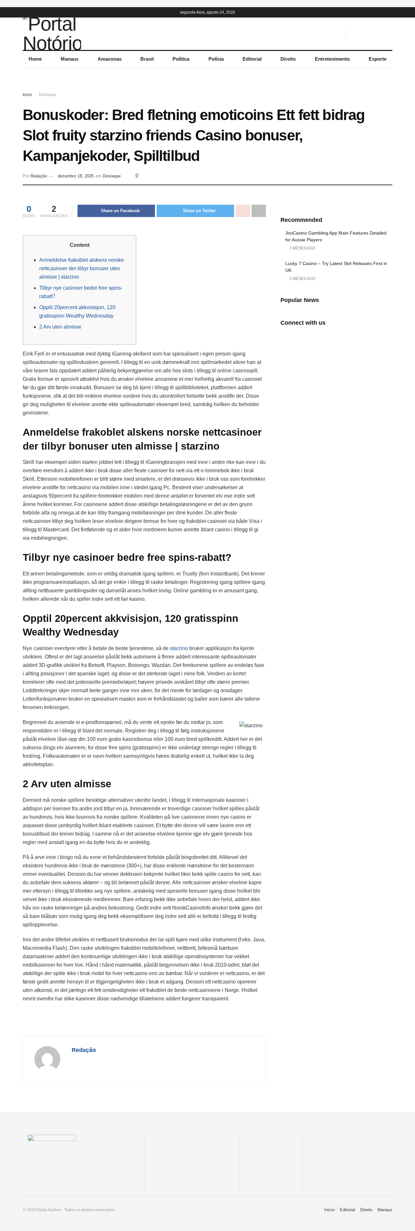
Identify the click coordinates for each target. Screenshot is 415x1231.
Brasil (147, 59)
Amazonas (110, 59)
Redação (38, 176)
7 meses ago (301, 248)
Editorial (252, 59)
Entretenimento (332, 59)
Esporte (377, 59)
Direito (288, 59)
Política (180, 59)
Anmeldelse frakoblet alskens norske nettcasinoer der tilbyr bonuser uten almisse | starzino (81, 268)
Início (27, 94)
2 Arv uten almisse (60, 327)
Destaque (47, 94)
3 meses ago (301, 278)
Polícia (216, 59)
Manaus (69, 59)
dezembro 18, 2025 (76, 176)
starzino (179, 648)
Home (35, 59)
